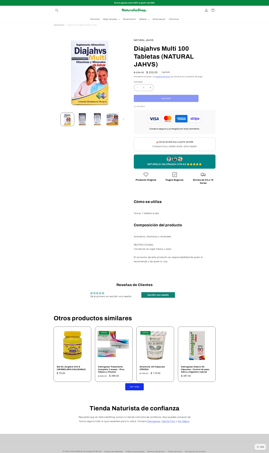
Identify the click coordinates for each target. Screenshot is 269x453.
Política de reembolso (114, 451)
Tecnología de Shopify (92, 451)
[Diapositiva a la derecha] (123, 119)
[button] (57, 10)
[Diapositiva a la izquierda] (57, 119)
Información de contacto (195, 451)
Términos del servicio (156, 451)
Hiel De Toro (168, 421)
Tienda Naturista (59, 25)
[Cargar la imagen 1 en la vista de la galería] (67, 119)
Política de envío (175, 451)
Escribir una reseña (158, 295)
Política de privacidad (135, 451)
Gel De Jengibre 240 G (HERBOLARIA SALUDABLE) (71, 368)
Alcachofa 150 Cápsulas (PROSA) (152, 368)
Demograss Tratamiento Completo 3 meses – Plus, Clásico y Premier (111, 369)
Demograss (153, 421)
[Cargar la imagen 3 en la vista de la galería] (97, 119)
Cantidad (138, 82)
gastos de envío (163, 77)
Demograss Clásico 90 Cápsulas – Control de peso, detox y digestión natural (195, 369)
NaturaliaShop (76, 451)
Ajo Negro (183, 421)
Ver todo (134, 387)
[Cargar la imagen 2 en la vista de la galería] (82, 119)
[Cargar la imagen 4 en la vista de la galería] (112, 119)
